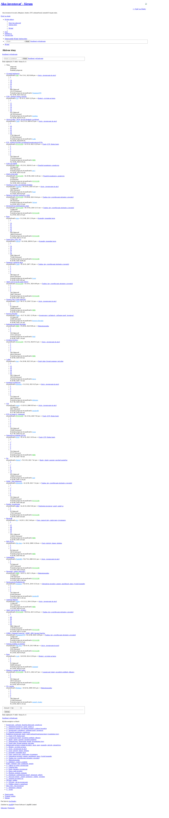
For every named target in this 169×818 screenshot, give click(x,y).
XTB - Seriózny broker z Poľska (16, 96)
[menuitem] (15, 23)
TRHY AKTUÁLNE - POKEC (16, 610)
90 (11, 619)
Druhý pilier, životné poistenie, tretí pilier (50, 361)
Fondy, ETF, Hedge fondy (51, 144)
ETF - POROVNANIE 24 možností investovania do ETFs (24, 142)
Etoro (8, 654)
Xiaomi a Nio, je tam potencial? (16, 299)
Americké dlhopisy (12, 600)
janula (18, 601)
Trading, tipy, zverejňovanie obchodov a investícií (58, 197)
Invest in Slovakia (11, 313)
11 (11, 472)
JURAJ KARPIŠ (11, 163)
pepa (17, 218)
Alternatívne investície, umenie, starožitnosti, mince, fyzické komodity (63, 584)
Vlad (17, 301)
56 (11, 250)
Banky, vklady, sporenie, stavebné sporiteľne (53, 460)
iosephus (35, 116)
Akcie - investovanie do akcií (47, 75)
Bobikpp (18, 688)
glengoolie (19, 483)
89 (11, 617)
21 (11, 86)
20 (11, 84)
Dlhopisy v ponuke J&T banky (15, 670)
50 (11, 531)
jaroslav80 (35, 411)
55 (11, 248)
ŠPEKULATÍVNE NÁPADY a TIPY (18, 195)
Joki (17, 75)
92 (11, 622)
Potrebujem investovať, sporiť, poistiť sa (50, 506)
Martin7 (18, 460)
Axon (34, 432)
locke (17, 437)
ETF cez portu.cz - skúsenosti (15, 414)
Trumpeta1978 (36, 93)
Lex (17, 98)
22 (11, 88)
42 (11, 130)
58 (11, 253)
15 (11, 109)
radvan (18, 241)
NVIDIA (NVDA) (12, 340)
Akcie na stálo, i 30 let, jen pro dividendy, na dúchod (22, 119)
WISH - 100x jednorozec (14, 481)
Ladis (17, 121)
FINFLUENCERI (12, 174)
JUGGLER (19, 144)
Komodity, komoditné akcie (46, 218)
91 (11, 621)
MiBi (34, 160)
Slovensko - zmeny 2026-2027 (15, 571)
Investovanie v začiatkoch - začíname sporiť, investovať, (56, 315)
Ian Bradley (12, 801)
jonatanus (19, 584)
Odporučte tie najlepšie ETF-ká (16, 435)
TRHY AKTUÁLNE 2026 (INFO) (17, 282)
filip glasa (19, 543)
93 (11, 624)
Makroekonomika (43, 326)
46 (11, 373)
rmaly (17, 315)
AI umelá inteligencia (12, 73)
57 (11, 252)
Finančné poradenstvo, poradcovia (48, 165)
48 (11, 527)
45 (11, 372)
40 (11, 126)
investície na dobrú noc (13, 382)
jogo (17, 361)
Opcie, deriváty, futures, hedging (52, 543)
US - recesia (10, 686)
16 (11, 110)
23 (11, 229)
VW (7, 403)
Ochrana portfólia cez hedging (15, 644)
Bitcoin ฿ (9, 518)
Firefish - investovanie (13, 504)
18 (11, 80)
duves (34, 379)
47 (11, 525)
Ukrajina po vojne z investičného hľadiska (19, 185)
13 (11, 105)
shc (17, 520)
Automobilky (10, 557)
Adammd (35, 667)
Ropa (8, 216)
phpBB (11, 804)
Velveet (34, 202)
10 (11, 471)
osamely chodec (37, 702)
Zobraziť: (7, 708)
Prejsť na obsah (5, 16)
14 (11, 107)
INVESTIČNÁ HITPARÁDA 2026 (17, 206)
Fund (34, 192)
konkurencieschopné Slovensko (16, 324)
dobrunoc (19, 384)
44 (11, 133)
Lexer (34, 278)
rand (33, 478)
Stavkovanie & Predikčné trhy (15, 582)
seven (17, 405)
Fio (7, 458)
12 (11, 103)
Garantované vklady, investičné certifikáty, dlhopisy (58, 672)
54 (11, 246)
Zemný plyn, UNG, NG (13, 239)
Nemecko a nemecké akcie (14, 262)
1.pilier (8, 359)
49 (11, 529)
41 (11, 128)
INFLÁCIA (10, 541)
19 (11, 82)
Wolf (33, 336)
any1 (33, 171)
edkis (17, 506)
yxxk (17, 656)
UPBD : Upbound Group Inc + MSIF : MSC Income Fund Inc (25, 633)
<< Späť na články (139, 9)
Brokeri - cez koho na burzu (46, 98)
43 (11, 132)
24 (11, 231)
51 (11, 532)
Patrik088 (19, 559)
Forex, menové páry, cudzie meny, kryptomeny (51, 520)
